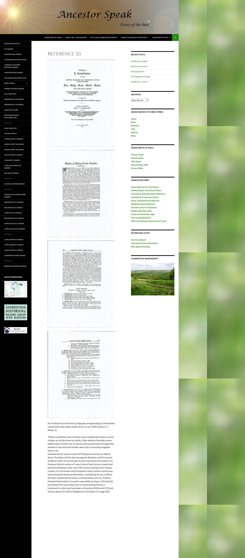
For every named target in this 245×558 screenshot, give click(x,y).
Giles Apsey (136, 161)
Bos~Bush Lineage (11, 173)
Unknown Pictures (160, 37)
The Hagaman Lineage (140, 76)
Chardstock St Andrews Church (145, 197)
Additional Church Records (143, 204)
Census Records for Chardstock (145, 187)
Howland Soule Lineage (14, 223)
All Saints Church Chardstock (144, 207)
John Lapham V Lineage (13, 250)
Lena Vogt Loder (11, 110)
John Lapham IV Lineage (13, 245)
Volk (133, 129)
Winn (133, 136)
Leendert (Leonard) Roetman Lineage (12, 66)
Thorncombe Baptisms (141, 217)
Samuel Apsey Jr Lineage (14, 149)
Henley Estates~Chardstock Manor (146, 190)
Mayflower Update (139, 61)
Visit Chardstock (138, 240)
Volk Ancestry (10, 94)
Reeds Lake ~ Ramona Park (76, 37)
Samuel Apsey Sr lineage (14, 144)
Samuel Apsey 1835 (139, 165)
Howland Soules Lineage (14, 229)
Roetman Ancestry (12, 43)
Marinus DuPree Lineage (14, 89)
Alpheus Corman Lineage (14, 184)
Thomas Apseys (10, 133)
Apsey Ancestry (10, 128)
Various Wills (137, 168)
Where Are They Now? (53, 37)
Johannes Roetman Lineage (15, 60)
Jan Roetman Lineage (12, 54)
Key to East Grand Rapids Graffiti (103, 37)
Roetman (135, 125)
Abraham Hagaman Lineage (15, 266)
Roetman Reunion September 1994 (11, 116)
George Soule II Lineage (13, 202)
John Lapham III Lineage (13, 239)
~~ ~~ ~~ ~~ (8, 123)
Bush (133, 122)
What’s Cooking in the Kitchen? (133, 37)
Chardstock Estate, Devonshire (144, 243)
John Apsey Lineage (12, 160)
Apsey (133, 119)
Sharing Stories (137, 71)
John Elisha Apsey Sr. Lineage (12, 167)
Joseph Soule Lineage (13, 213)
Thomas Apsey (137, 154)
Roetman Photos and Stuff (15, 78)
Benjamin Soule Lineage (14, 218)
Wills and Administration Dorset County (148, 221)
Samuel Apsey (137, 158)
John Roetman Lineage (13, 72)
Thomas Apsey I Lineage (13, 139)
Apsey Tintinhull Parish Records (145, 200)
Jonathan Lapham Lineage (15, 255)
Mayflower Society (139, 66)
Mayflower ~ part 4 (139, 81)
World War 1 (9, 83)
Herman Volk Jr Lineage (14, 104)
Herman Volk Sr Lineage (14, 99)
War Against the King (140, 246)
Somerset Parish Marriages (143, 214)
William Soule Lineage (13, 207)
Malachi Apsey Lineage (13, 155)
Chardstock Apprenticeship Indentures (148, 194)
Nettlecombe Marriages (141, 211)
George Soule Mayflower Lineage (15, 196)
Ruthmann (8, 49)
